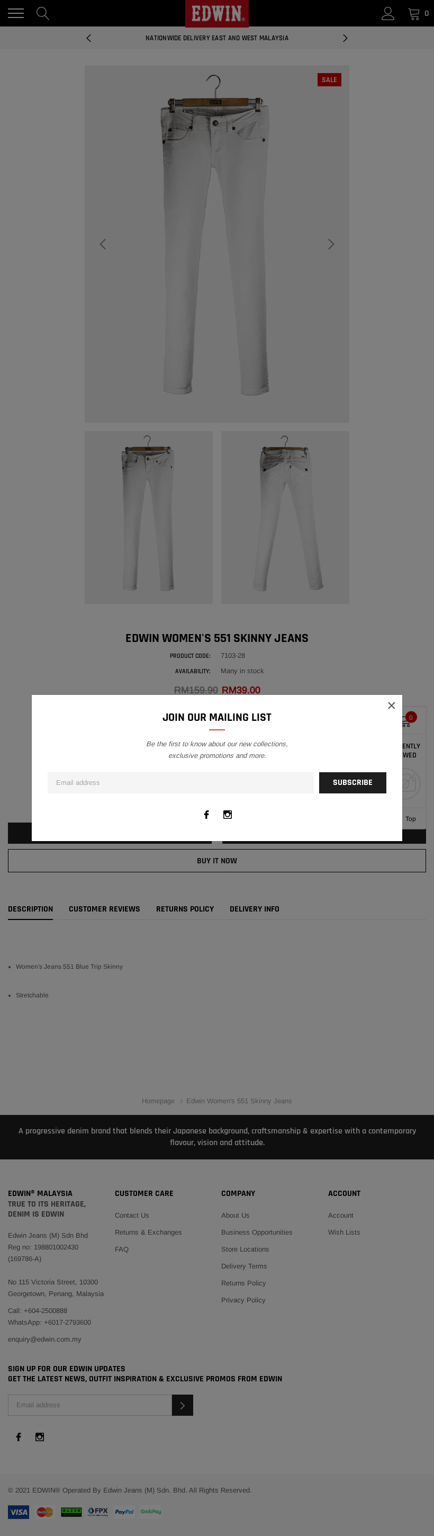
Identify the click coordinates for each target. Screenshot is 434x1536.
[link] (206, 814)
